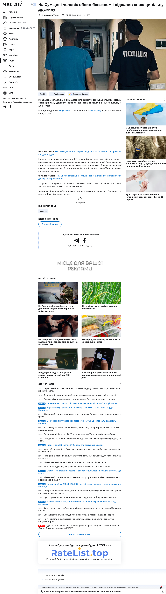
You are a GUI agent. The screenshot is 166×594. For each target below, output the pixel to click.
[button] (163, 591)
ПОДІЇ (42, 94)
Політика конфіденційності (55, 575)
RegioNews (64, 110)
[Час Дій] (12, 4)
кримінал (43, 211)
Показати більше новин (79, 534)
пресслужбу (95, 110)
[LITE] (34, 93)
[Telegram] (4, 107)
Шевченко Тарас (48, 218)
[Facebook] (10, 107)
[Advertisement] (79, 132)
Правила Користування (54, 580)
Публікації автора (50, 224)
